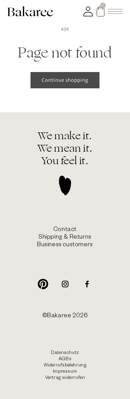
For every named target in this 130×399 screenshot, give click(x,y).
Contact (65, 230)
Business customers (65, 245)
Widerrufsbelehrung (65, 366)
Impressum (65, 372)
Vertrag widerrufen (65, 378)
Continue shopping (65, 80)
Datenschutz (65, 353)
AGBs (65, 359)
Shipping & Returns (65, 237)
